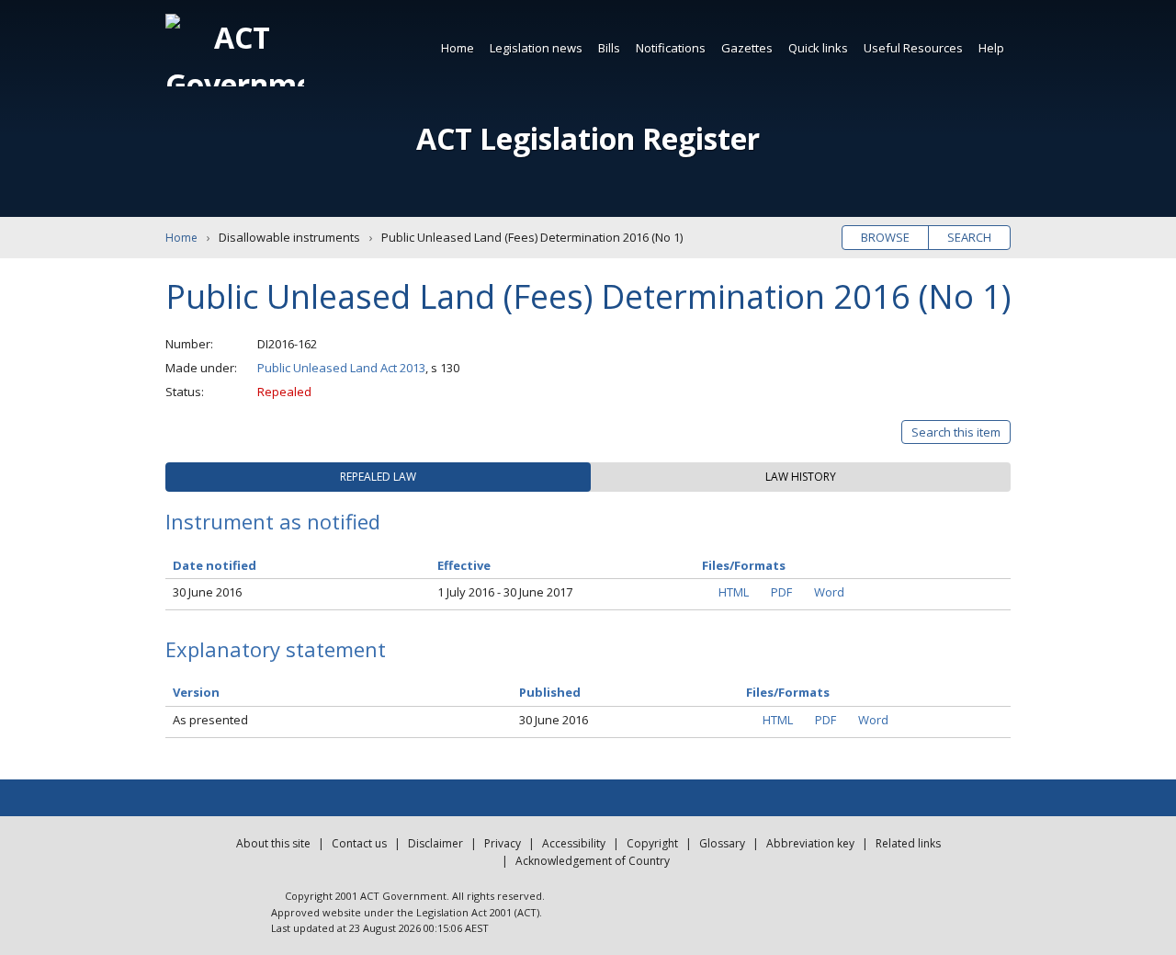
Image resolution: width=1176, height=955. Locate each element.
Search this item (956, 432)
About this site (273, 843)
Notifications (671, 48)
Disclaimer (435, 843)
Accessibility (573, 843)
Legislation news (536, 48)
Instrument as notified (272, 521)
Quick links (818, 48)
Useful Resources (913, 48)
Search (969, 237)
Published (550, 692)
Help (991, 48)
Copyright (652, 843)
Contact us (359, 843)
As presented (210, 719)
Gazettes (747, 48)
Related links (908, 843)
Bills (609, 48)
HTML (733, 592)
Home (457, 48)
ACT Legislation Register (588, 138)
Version (196, 692)
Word (829, 592)
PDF (781, 592)
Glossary (722, 843)
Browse (885, 237)
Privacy (502, 843)
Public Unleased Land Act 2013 (341, 367)
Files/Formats (788, 692)
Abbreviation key (810, 843)
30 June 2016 (207, 592)
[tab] (378, 477)
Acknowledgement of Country (592, 861)
